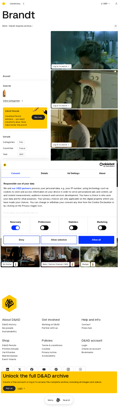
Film (21, 142)
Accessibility (48, 356)
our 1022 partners (21, 188)
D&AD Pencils (9, 345)
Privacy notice (49, 352)
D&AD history (9, 324)
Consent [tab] (15, 173)
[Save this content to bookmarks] (115, 26)
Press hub (87, 328)
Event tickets (9, 359)
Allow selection (59, 240)
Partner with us (50, 328)
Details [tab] (44, 173)
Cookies (46, 349)
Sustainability (9, 331)
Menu (50, 400)
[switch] (44, 227)
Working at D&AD (51, 324)
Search (66, 400)
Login (84, 345)
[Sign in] (116, 3)
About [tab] (102, 173)
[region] (85, 89)
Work (4, 26)
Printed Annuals (10, 349)
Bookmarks (87, 352)
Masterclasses (10, 356)
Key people (7, 328)
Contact (86, 324)
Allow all (96, 240)
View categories (11, 101)
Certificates (8, 352)
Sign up (9, 388)
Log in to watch (60, 66)
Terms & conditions (52, 345)
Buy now (38, 117)
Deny (21, 240)
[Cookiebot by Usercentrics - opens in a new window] (101, 165)
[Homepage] (58, 400)
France (22, 148)
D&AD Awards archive (20, 26)
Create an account (91, 349)
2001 (21, 154)
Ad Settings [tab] (73, 173)
